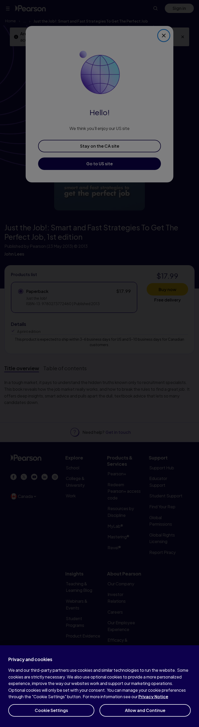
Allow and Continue (145, 710)
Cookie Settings (51, 710)
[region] (99, 686)
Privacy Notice (153, 696)
